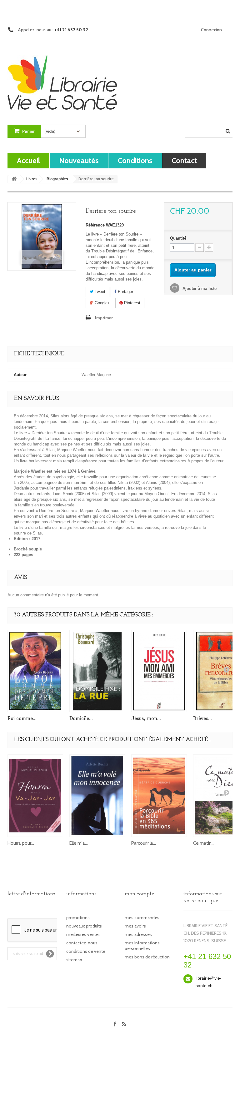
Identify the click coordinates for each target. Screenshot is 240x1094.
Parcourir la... (143, 843)
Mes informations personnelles (142, 945)
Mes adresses (138, 934)
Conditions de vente (85, 951)
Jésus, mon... (146, 718)
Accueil (28, 160)
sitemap (74, 959)
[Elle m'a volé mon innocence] (97, 795)
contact (184, 160)
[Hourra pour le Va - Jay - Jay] (35, 795)
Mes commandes (142, 917)
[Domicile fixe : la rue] (97, 671)
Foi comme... (22, 718)
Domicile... (81, 718)
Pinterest (131, 303)
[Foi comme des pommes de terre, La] (35, 671)
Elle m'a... (78, 843)
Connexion (211, 29)
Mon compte (139, 894)
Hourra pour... (21, 843)
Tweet (99, 291)
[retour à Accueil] (14, 179)
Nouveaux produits (84, 926)
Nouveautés (79, 160)
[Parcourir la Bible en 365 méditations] (159, 795)
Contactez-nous (82, 943)
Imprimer (104, 318)
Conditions (135, 160)
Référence (95, 225)
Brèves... (202, 718)
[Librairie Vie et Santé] (62, 77)
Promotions (78, 917)
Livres (32, 179)
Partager (125, 291)
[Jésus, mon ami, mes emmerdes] (159, 671)
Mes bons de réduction (147, 957)
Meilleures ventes (83, 934)
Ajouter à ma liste (199, 288)
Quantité (178, 238)
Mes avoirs (135, 926)
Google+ (101, 303)
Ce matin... (203, 843)
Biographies (57, 179)
